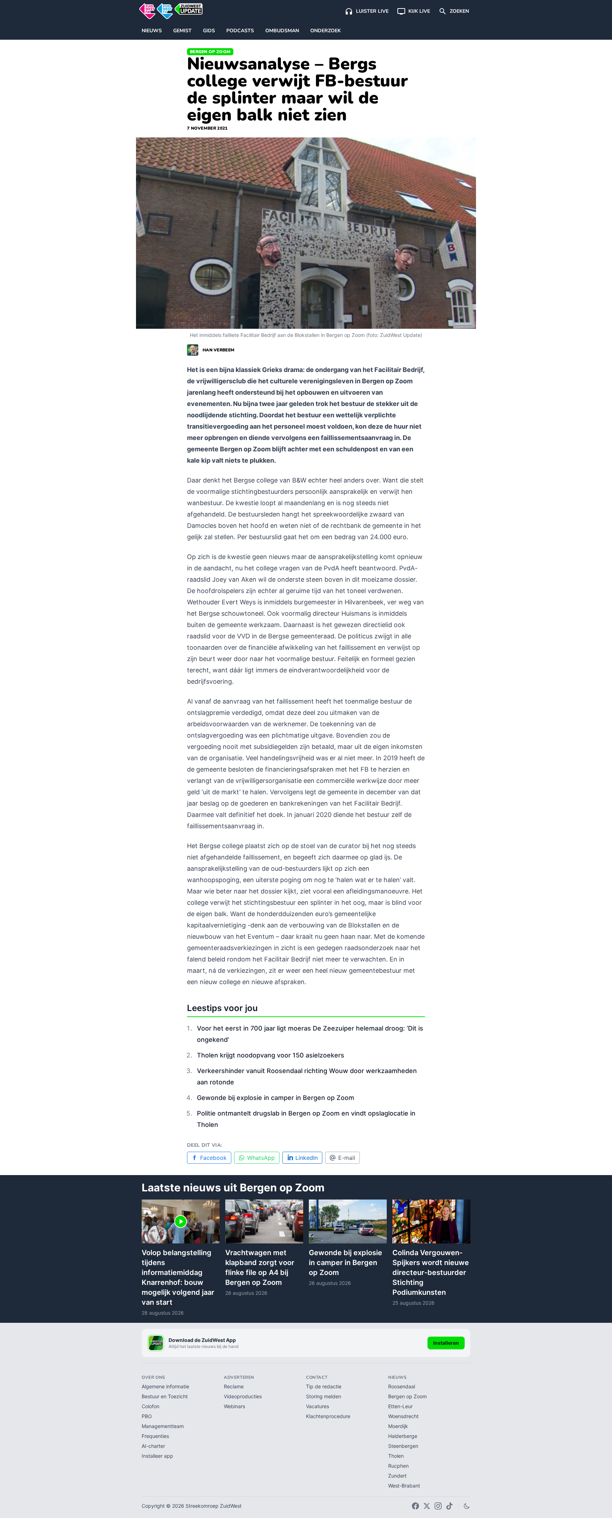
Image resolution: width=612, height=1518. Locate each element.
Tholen (396, 1456)
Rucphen (398, 1466)
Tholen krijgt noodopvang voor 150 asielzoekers (270, 1055)
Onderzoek (325, 30)
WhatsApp (261, 1157)
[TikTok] (449, 1505)
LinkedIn (306, 1157)
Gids (209, 30)
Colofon (150, 1406)
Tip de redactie (323, 1386)
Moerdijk (398, 1426)
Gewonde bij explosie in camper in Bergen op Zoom (275, 1097)
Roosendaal (401, 1386)
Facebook (213, 1157)
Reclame (234, 1386)
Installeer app (157, 1456)
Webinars (234, 1406)
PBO (147, 1416)
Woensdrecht (403, 1416)
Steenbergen (403, 1446)
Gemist (182, 30)
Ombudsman (282, 30)
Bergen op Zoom (210, 52)
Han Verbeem (218, 350)
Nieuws (152, 30)
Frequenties (155, 1436)
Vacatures (317, 1406)
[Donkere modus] (466, 1505)
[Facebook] (415, 1505)
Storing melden (323, 1396)
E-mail (346, 1157)
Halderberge (402, 1436)
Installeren (446, 1343)
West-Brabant (404, 1486)
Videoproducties (243, 1396)
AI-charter (153, 1446)
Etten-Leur (400, 1406)
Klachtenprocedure (328, 1416)
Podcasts (240, 30)
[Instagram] (438, 1505)
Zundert (397, 1476)
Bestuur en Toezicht (165, 1396)
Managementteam (163, 1426)
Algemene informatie (165, 1386)
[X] (426, 1505)
